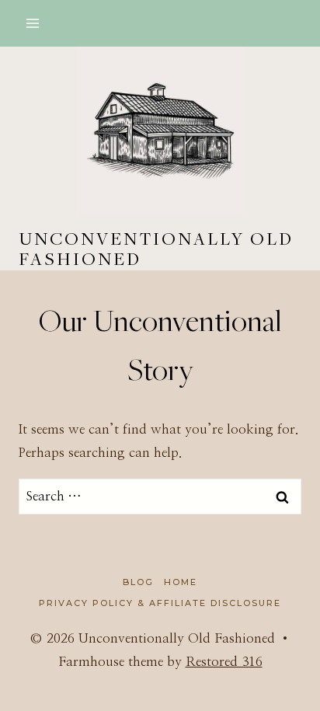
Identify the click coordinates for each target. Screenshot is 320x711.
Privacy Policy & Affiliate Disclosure (160, 603)
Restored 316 (224, 661)
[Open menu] (33, 23)
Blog (138, 582)
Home (180, 582)
